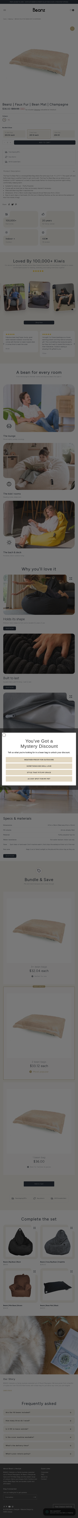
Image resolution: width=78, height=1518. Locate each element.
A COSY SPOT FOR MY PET (39, 779)
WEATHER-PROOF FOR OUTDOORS (39, 760)
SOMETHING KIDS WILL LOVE (39, 766)
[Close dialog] (4, 735)
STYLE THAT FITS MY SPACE (39, 772)
